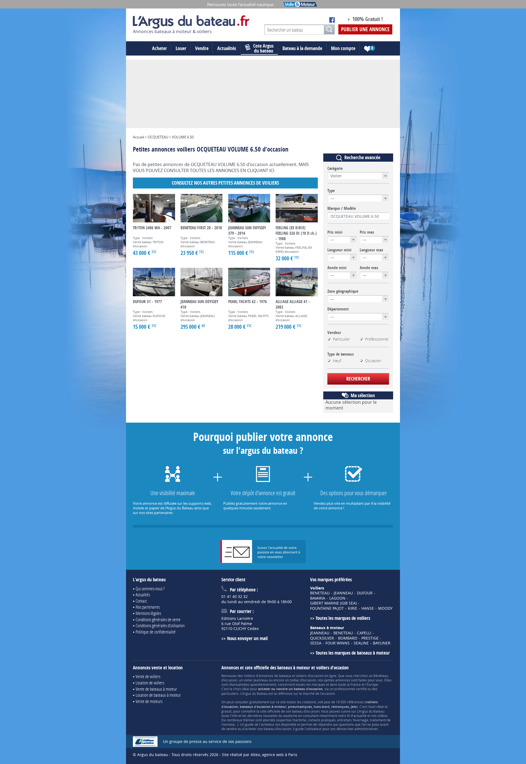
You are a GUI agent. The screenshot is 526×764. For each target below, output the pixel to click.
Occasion (373, 360)
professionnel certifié (350, 689)
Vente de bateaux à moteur (156, 689)
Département (338, 309)
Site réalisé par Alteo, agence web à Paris (259, 754)
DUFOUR (365, 593)
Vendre (201, 48)
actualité (360, 715)
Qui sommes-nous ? (150, 588)
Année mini (337, 268)
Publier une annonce (365, 29)
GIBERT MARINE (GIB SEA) (333, 603)
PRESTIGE (370, 638)
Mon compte (343, 48)
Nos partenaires (148, 607)
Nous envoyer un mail (247, 638)
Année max (369, 268)
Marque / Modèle (341, 208)
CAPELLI (364, 633)
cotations (309, 702)
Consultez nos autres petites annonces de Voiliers (225, 182)
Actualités (226, 48)
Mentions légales (148, 613)
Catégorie (335, 168)
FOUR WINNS (337, 643)
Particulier (341, 339)
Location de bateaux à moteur (158, 695)
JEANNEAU (343, 593)
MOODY (385, 608)
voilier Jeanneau (256, 680)
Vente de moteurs (149, 701)
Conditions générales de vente (158, 619)
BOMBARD (347, 638)
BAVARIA (317, 598)
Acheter (159, 48)
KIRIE (352, 608)
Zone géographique (342, 291)
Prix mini (334, 232)
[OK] (329, 29)
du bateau (263, 48)
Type (331, 190)
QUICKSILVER (322, 638)
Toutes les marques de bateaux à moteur (353, 653)
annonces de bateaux (275, 675)
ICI (271, 170)
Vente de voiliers (148, 676)
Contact (141, 601)
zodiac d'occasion (303, 680)
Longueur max (371, 250)
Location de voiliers (150, 682)
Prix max (367, 232)
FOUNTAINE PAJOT (327, 608)
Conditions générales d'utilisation (160, 625)
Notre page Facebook (332, 20)
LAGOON (337, 598)
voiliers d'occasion (310, 675)
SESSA (315, 643)
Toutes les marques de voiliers (343, 618)
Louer (181, 48)
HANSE (367, 608)
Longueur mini (339, 250)
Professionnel (376, 339)
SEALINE (361, 643)
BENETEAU (320, 593)
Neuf (337, 360)
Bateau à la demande (302, 48)
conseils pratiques (322, 720)
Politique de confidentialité (156, 632)
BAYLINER (381, 643)
